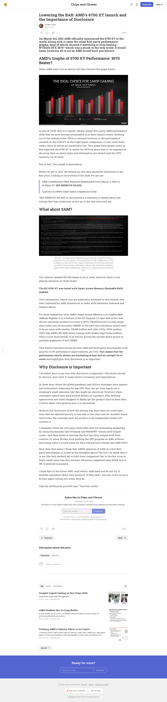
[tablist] (49, 555)
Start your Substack (77, 691)
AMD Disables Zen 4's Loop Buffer (58, 610)
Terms (90, 684)
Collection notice (101, 684)
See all (44, 648)
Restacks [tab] (55, 555)
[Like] (41, 32)
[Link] (36, 45)
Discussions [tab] (57, 586)
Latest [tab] (48, 586)
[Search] (131, 4)
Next (120, 538)
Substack (71, 697)
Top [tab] (41, 586)
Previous (48, 538)
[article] (83, 598)
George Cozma (50, 25)
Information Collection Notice (83, 519)
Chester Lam (55, 599)
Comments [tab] (44, 555)
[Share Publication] (136, 4)
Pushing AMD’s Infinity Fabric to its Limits (64, 629)
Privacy (84, 684)
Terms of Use (95, 517)
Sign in (159, 4)
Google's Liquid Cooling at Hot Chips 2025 (63, 593)
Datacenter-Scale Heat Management (54, 596)
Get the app (95, 691)
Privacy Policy (102, 519)
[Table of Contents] (2, 351)
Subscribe (146, 4)
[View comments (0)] (47, 32)
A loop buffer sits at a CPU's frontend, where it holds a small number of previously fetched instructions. (69, 614)
